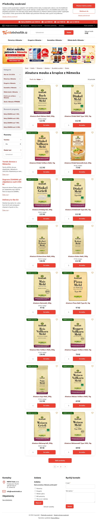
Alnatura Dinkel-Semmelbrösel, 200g (77, 163)
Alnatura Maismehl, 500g (42, 303)
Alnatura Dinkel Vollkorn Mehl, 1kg (42, 163)
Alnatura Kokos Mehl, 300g (78, 256)
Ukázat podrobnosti (84, 15)
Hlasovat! (38, 503)
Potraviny (39, 488)
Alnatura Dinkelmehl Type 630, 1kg (78, 210)
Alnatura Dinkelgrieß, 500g (42, 210)
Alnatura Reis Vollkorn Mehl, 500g (42, 350)
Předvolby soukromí (47, 515)
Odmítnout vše (84, 11)
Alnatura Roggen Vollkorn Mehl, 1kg (78, 350)
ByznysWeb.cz (55, 518)
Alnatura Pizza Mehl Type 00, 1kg (78, 303)
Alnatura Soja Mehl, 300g (42, 396)
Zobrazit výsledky (49, 507)
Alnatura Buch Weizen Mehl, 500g (42, 116)
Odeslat (69, 506)
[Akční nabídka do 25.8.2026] (48, 54)
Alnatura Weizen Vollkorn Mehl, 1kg (78, 396)
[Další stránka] (65, 467)
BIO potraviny (40, 496)
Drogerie (39, 491)
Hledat (69, 32)
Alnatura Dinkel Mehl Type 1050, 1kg (78, 116)
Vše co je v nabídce (42, 499)
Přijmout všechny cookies (83, 6)
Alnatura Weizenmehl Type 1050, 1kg (77, 443)
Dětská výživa (40, 494)
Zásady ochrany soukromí (61, 515)
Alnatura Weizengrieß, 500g (42, 443)
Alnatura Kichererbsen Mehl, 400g (42, 256)
